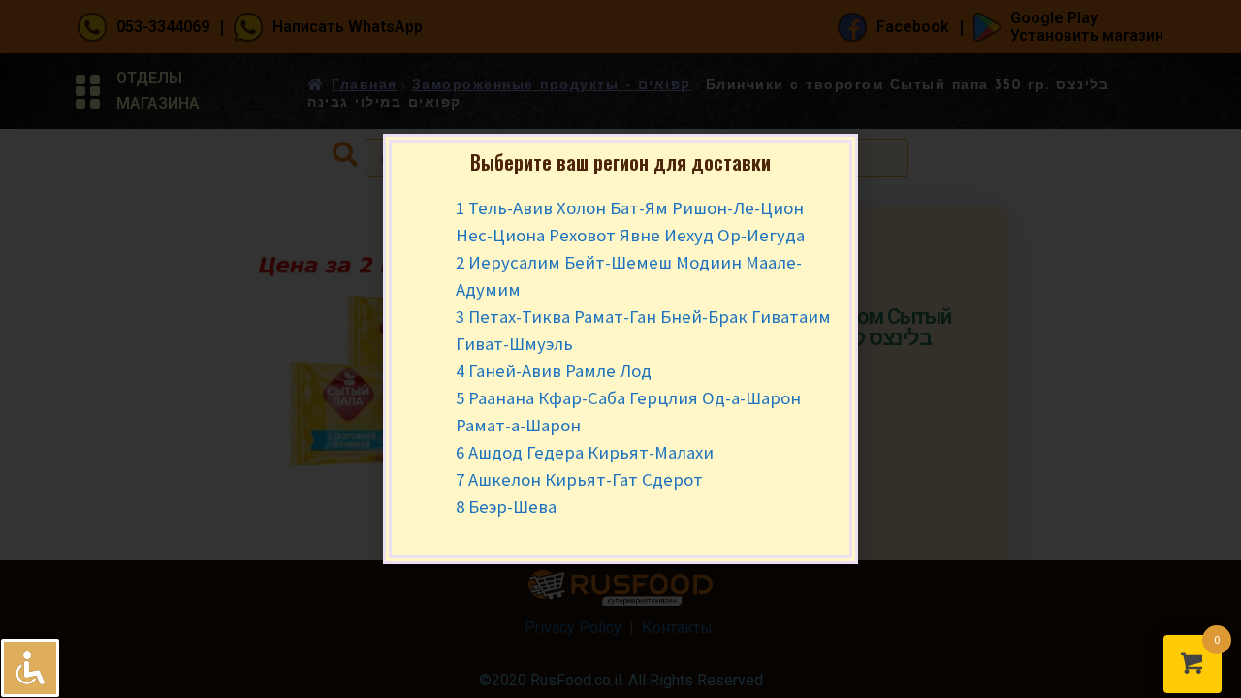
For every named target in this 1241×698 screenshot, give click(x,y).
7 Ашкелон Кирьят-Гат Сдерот (579, 479)
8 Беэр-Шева (506, 506)
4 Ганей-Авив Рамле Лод (554, 371)
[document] (620, 349)
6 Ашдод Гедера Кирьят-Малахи (585, 452)
